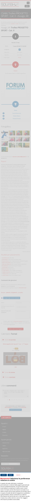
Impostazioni (18, 474)
